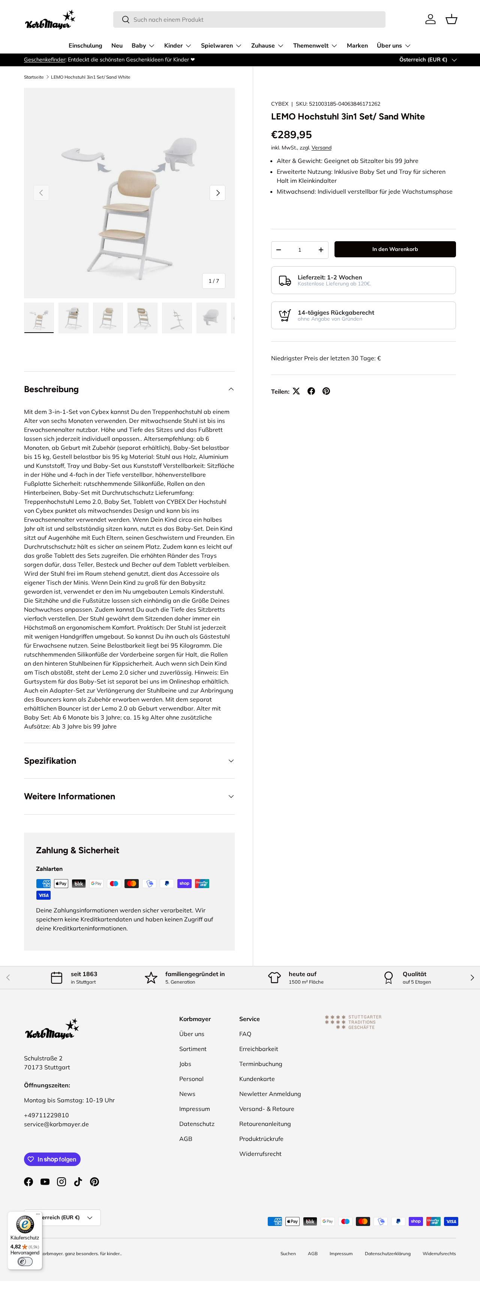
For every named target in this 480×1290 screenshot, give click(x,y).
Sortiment (193, 1049)
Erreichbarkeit (258, 1049)
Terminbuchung (260, 1064)
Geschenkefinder (44, 59)
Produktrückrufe (261, 1138)
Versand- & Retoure (266, 1108)
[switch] (25, 1261)
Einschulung (85, 46)
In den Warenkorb (395, 249)
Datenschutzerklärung (388, 1253)
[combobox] (249, 19)
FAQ (245, 1034)
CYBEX (279, 103)
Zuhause (263, 46)
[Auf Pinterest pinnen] (326, 391)
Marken (357, 46)
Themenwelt (310, 46)
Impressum (194, 1108)
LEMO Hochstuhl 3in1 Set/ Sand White (90, 77)
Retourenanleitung (265, 1123)
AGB (185, 1138)
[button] (451, 19)
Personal (191, 1078)
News (187, 1093)
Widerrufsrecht (260, 1153)
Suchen (288, 1253)
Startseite (34, 77)
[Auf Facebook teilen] (311, 391)
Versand (322, 147)
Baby (139, 46)
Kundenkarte (257, 1078)
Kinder (173, 46)
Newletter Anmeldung (270, 1093)
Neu (117, 46)
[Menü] (37, 1215)
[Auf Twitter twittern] (296, 391)
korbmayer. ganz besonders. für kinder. (80, 1253)
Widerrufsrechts (439, 1253)
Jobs (185, 1064)
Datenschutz (196, 1123)
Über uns (389, 46)
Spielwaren (217, 46)
